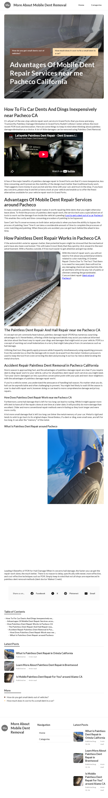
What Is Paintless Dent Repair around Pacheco (32, 635)
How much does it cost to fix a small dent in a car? (30, 700)
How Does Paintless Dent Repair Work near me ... (33, 632)
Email (92, 593)
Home (81, 5)
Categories (96, 5)
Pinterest (73, 593)
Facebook (40, 593)
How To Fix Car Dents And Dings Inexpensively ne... (29, 618)
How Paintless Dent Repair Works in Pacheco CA (30, 624)
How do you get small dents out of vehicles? (28, 697)
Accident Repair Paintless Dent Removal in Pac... (31, 629)
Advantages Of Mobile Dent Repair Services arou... (30, 621)
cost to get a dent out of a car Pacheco (84, 215)
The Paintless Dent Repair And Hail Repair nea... (31, 627)
